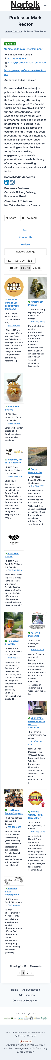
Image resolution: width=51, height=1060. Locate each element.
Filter (9, 260)
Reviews (26, 244)
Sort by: (23, 260)
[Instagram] (12, 183)
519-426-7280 (38, 832)
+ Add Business (25, 995)
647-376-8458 (17, 58)
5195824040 (14, 905)
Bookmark (31, 218)
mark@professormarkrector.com (27, 62)
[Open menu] (45, 5)
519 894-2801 (37, 486)
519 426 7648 (37, 649)
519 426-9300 (14, 827)
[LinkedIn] (6, 183)
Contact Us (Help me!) (25, 1000)
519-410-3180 (14, 423)
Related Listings (25, 251)
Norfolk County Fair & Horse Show (35, 814)
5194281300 (14, 325)
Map (25, 230)
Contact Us (25, 237)
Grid (27, 267)
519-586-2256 (15, 476)
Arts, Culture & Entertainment (25, 49)
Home (14, 989)
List (15, 267)
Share (12, 218)
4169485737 (14, 658)
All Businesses (31, 989)
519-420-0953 (38, 322)
